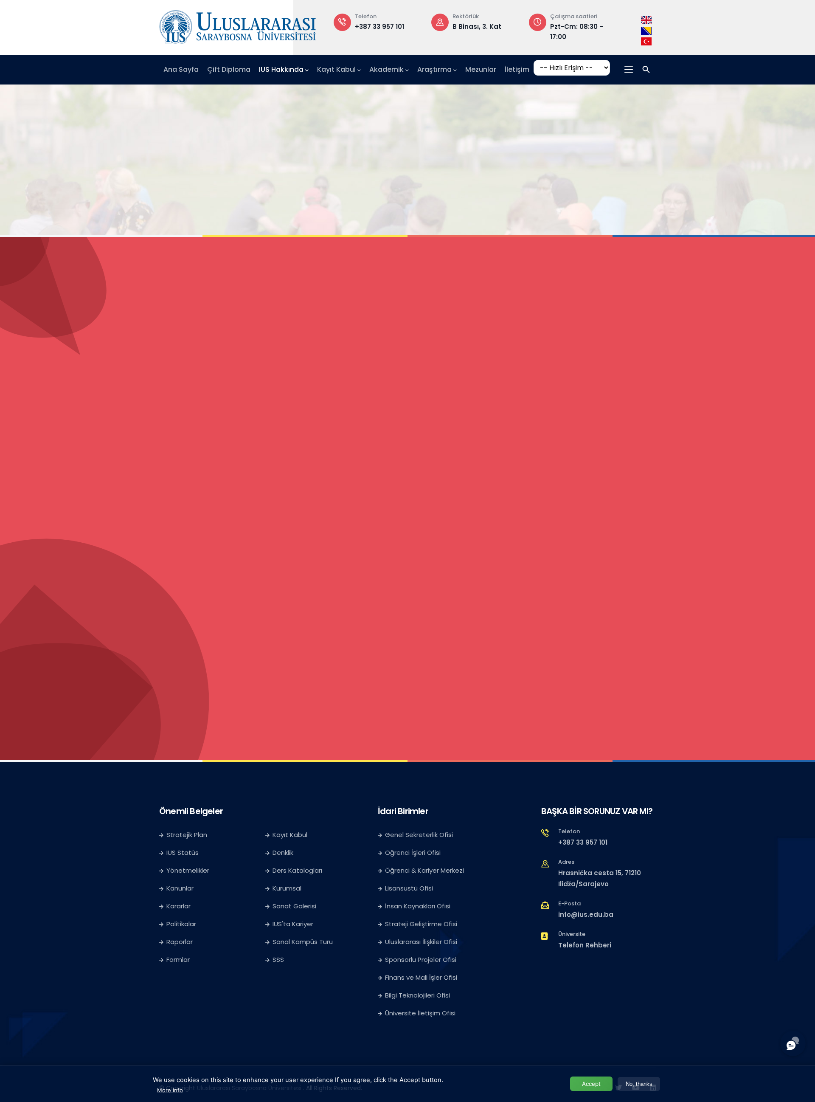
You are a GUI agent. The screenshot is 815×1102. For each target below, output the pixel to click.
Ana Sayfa (181, 69)
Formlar (178, 959)
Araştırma (434, 69)
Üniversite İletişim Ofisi (420, 1013)
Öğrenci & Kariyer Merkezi (424, 870)
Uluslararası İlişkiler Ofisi (421, 941)
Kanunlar (180, 888)
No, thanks (639, 1084)
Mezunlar (480, 69)
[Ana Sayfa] (237, 25)
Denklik (283, 852)
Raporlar (179, 941)
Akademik (386, 69)
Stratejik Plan (186, 834)
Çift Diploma (228, 69)
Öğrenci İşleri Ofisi (413, 852)
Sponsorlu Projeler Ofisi (420, 959)
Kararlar (178, 906)
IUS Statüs (182, 852)
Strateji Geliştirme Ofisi (422, 923)
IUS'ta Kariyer (293, 923)
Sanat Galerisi (294, 906)
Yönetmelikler (187, 870)
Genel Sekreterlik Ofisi (419, 834)
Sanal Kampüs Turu (303, 941)
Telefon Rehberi (584, 945)
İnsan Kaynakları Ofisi (417, 906)
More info (170, 1090)
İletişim (517, 69)
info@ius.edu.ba (585, 914)
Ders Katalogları (297, 870)
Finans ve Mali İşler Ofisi (421, 977)
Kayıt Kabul (336, 69)
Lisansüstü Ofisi (409, 888)
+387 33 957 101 (582, 842)
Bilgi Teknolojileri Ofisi (417, 995)
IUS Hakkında (281, 69)
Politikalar (181, 923)
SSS (278, 959)
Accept (591, 1083)
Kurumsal (287, 888)
